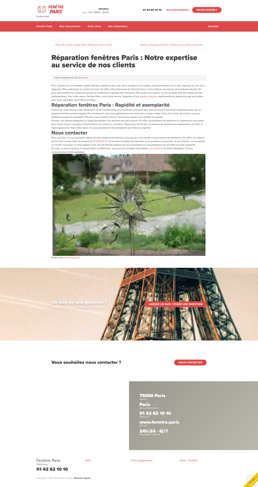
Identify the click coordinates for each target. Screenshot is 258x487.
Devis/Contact (206, 10)
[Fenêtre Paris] (59, 9)
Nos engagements (177, 10)
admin (85, 78)
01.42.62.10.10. (100, 141)
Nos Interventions (69, 26)
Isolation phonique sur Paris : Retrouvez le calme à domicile (171, 44)
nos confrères (156, 148)
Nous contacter (190, 362)
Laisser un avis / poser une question (175, 304)
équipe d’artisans (149, 96)
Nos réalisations (117, 26)
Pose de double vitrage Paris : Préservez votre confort (84, 44)
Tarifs (88, 460)
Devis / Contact (188, 460)
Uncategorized (71, 257)
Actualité (213, 26)
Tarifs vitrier (94, 26)
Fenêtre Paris (44, 26)
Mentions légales (82, 478)
